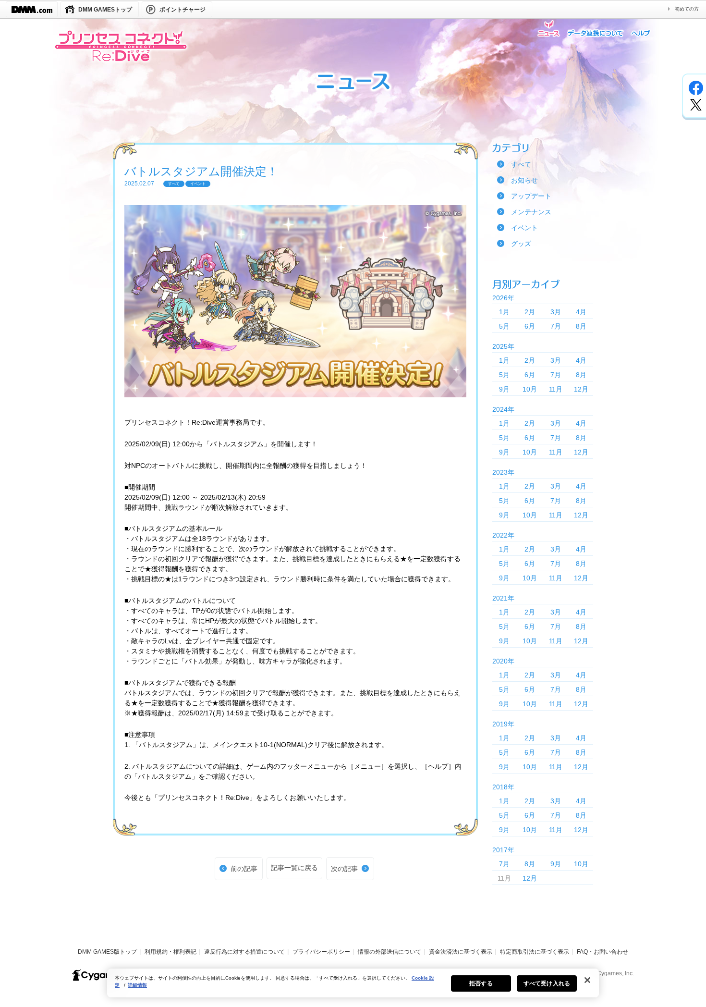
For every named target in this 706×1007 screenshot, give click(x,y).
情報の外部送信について (389, 951)
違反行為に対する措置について (244, 951)
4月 (581, 312)
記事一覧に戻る (294, 868)
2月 (529, 312)
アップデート (531, 196)
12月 (581, 389)
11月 (555, 389)
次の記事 (344, 868)
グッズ (521, 243)
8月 (581, 326)
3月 (555, 312)
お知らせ (524, 180)
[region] (353, 983)
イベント (524, 228)
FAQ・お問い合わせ (602, 951)
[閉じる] (587, 980)
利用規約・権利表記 (170, 951)
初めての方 (687, 9)
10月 (530, 389)
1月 (504, 312)
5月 (504, 326)
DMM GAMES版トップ (107, 951)
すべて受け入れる (546, 983)
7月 (555, 326)
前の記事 (244, 868)
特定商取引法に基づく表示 (534, 951)
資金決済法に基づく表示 (460, 951)
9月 (504, 389)
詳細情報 (137, 985)
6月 (529, 326)
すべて (521, 164)
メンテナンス (531, 212)
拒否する (480, 983)
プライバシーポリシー (321, 951)
